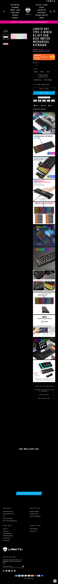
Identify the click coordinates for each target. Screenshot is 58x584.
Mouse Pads (15, 12)
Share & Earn (33, 531)
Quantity (36, 62)
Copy (52, 57)
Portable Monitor (42, 15)
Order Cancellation (8, 518)
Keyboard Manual (34, 511)
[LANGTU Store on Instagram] (4, 571)
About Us (5, 528)
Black (36, 71)
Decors (41, 7)
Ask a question (44, 398)
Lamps (18, 10)
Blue (35, 76)
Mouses (12, 10)
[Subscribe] (23, 566)
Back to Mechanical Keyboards (30, 493)
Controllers (41, 10)
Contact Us (6, 531)
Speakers (15, 15)
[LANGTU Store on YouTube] (9, 571)
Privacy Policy (6, 538)
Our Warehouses (7, 533)
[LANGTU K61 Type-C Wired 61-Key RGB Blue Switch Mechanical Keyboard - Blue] (9, 478)
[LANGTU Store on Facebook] (6, 571)
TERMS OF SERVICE (8, 535)
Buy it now (44, 93)
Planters (39, 5)
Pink (48, 71)
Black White (38, 80)
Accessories (42, 12)
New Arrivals (15, 5)
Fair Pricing (44, 394)
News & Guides (33, 528)
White (42, 71)
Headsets (15, 18)
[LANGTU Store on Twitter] (12, 571)
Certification (6, 540)
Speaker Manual (34, 513)
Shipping (35, 51)
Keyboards (15, 7)
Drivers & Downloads (35, 516)
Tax (4, 516)
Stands (45, 5)
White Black (48, 80)
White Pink (43, 76)
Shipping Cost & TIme (8, 513)
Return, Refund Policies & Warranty (44, 390)
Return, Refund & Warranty (10, 520)
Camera (41, 18)
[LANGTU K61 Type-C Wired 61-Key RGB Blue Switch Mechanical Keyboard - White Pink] (11, 478)
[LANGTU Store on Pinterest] (15, 571)
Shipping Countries (8, 511)
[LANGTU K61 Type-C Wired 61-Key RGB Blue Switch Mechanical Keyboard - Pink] (7, 478)
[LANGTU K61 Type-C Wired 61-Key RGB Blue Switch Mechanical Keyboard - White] (6, 478)
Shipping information (44, 386)
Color (35, 69)
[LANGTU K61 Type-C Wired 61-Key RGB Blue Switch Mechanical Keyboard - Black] (4, 478)
